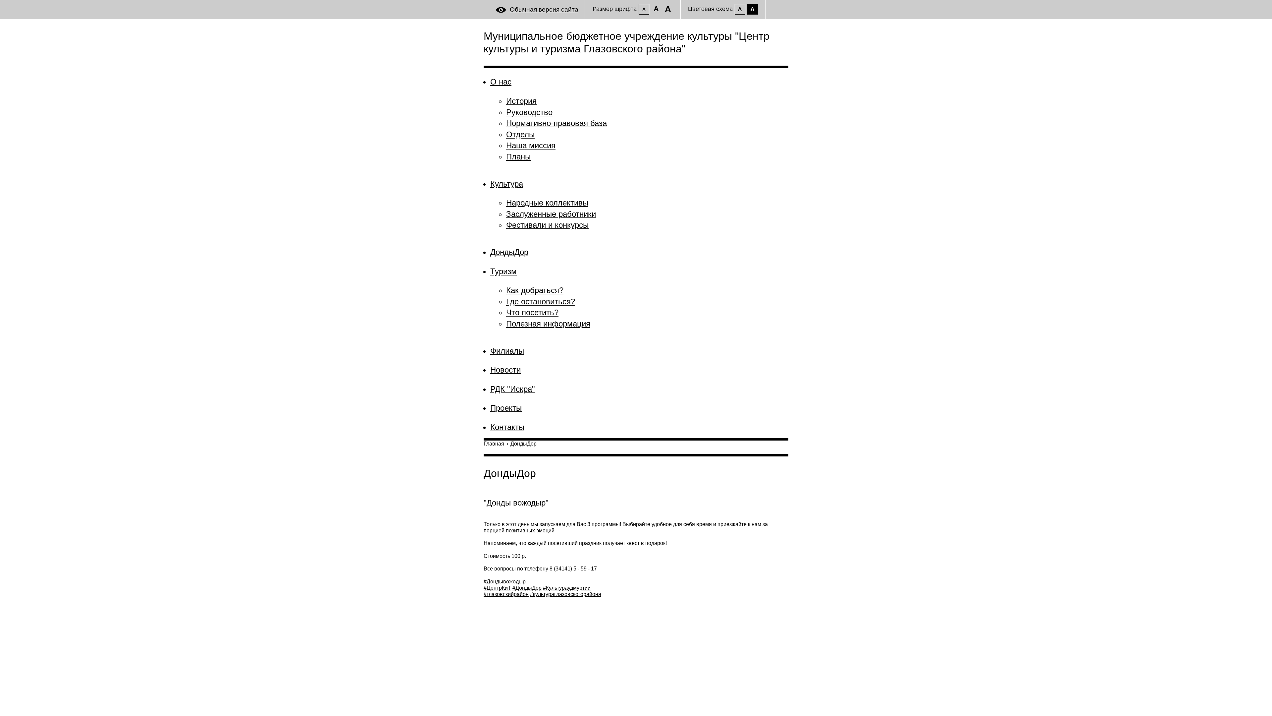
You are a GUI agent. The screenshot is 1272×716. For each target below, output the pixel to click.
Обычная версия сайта (544, 9)
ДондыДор (509, 252)
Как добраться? (534, 290)
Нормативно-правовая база (556, 123)
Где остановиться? (540, 301)
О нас (500, 81)
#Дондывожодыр (505, 581)
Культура (506, 183)
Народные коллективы (547, 202)
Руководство (529, 112)
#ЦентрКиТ (497, 588)
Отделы (520, 134)
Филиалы (507, 350)
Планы (518, 156)
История (521, 100)
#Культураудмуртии (567, 588)
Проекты (506, 407)
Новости (505, 369)
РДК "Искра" (512, 389)
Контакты (507, 427)
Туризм (503, 271)
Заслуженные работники (551, 213)
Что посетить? (532, 312)
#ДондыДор (527, 588)
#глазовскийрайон (506, 594)
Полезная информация (548, 323)
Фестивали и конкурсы (547, 224)
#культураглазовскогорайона (565, 594)
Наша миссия (531, 145)
